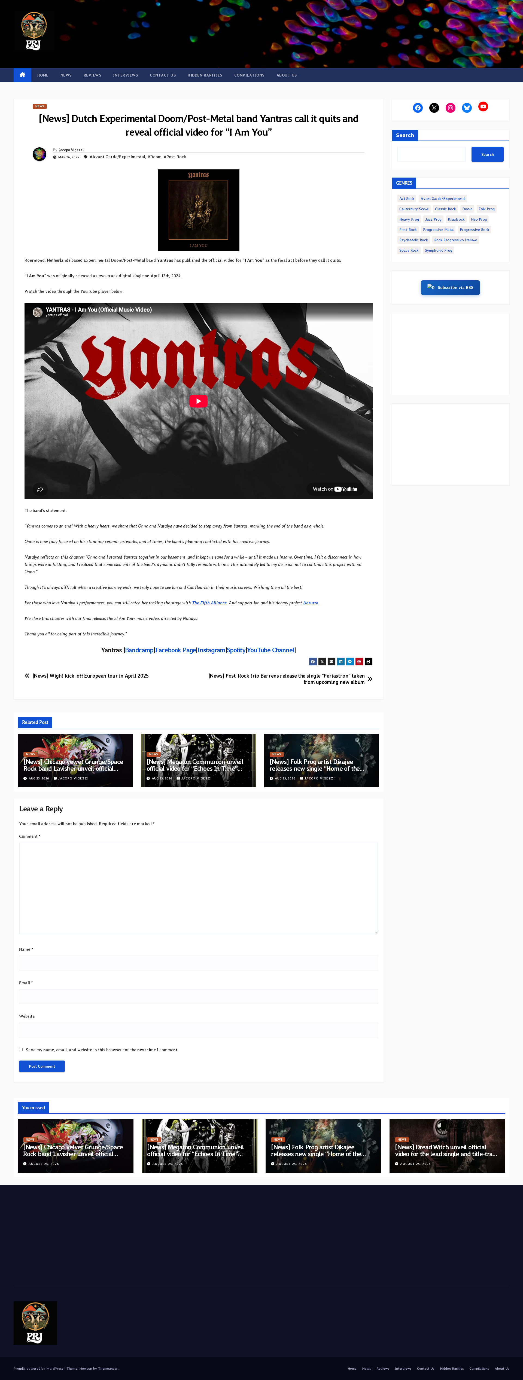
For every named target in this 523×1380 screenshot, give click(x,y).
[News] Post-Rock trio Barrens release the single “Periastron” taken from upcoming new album (286, 679)
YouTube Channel (270, 650)
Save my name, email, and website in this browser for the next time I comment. (102, 1049)
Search (405, 135)
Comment (30, 836)
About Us (286, 75)
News (66, 75)
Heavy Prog (409, 219)
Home (42, 75)
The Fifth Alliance (209, 602)
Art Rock (406, 198)
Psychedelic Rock (413, 240)
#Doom (154, 156)
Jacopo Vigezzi (71, 150)
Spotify (236, 650)
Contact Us (163, 75)
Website (27, 1016)
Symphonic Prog (438, 250)
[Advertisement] (450, 354)
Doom (467, 209)
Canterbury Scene (414, 209)
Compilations (249, 75)
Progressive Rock (474, 229)
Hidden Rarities (205, 75)
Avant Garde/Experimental (443, 198)
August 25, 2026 (43, 1164)
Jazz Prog (433, 219)
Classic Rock (445, 209)
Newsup (85, 1368)
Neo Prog (479, 219)
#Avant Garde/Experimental (117, 156)
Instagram (211, 650)
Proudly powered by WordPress (39, 1368)
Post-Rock (408, 229)
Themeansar (108, 1368)
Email (26, 982)
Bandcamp (139, 650)
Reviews (92, 75)
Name (26, 949)
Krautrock (456, 219)
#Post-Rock (175, 156)
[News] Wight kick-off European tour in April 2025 (90, 676)
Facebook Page (175, 650)
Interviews (125, 75)
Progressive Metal (438, 229)
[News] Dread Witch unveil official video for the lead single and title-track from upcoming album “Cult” (447, 1154)
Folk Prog (487, 209)
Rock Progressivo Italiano (455, 240)
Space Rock (409, 250)
